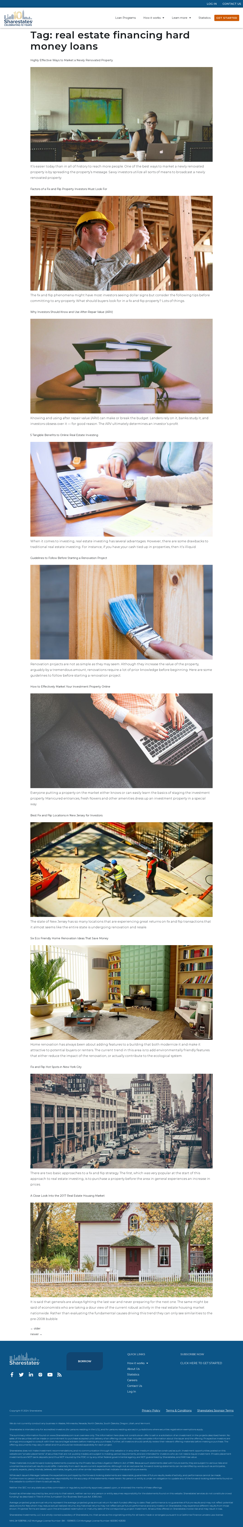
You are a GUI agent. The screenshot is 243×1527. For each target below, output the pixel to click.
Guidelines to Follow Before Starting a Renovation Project (68, 558)
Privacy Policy (151, 1410)
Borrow (84, 1361)
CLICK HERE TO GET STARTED (201, 1363)
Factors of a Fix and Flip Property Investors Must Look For (68, 189)
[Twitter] (21, 1374)
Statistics (205, 18)
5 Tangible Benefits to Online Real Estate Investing (64, 435)
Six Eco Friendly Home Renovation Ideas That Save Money (69, 938)
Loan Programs (125, 18)
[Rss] (59, 1374)
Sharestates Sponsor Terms (215, 1410)
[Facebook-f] (11, 1374)
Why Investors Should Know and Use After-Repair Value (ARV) (71, 312)
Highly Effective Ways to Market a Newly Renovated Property (71, 60)
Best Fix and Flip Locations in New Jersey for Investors (66, 815)
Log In (212, 3)
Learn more (179, 18)
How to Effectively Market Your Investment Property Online (70, 686)
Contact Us (231, 3)
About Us (133, 1369)
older (35, 1328)
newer (36, 1334)
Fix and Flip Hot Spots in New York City (56, 1067)
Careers (132, 1380)
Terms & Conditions (179, 1410)
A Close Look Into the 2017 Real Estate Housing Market (67, 1195)
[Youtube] (49, 1374)
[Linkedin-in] (30, 1374)
